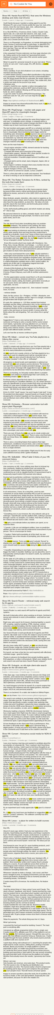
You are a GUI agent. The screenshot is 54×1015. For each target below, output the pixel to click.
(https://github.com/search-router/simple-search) (21, 605)
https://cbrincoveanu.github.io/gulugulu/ (32, 695)
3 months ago (21, 607)
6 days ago (19, 20)
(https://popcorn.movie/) (11, 184)
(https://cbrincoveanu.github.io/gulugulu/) (18, 670)
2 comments (29, 20)
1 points (4, 186)
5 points (4, 20)
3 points (4, 607)
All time (25, 11)
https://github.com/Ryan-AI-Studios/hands (23, 101)
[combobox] (7, 11)
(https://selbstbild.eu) (10, 461)
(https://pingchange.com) (12, 114)
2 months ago (26, 411)
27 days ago (21, 343)
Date (15, 11)
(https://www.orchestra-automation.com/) (18, 408)
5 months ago (22, 740)
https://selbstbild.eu (36, 591)
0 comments (29, 116)
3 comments (32, 825)
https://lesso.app (10, 849)
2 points (4, 116)
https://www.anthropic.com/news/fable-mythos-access (25, 597)
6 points (4, 463)
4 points (4, 740)
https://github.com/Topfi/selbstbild (20, 594)
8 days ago (19, 116)
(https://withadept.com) (11, 341)
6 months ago (21, 825)
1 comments (29, 463)
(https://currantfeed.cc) (11, 738)
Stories (5, 11)
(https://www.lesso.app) (11, 823)
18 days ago (20, 186)
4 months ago (24, 672)
